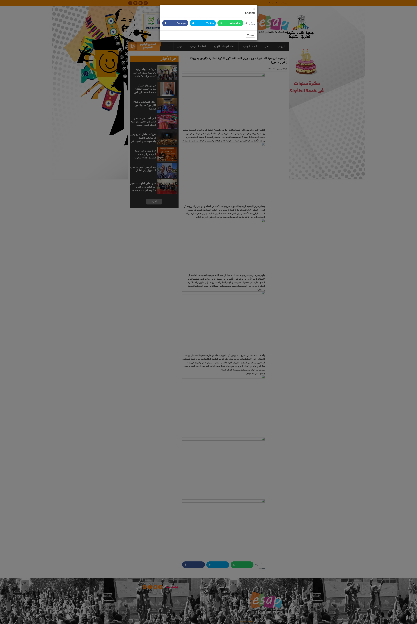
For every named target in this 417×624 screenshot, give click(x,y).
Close (250, 35)
